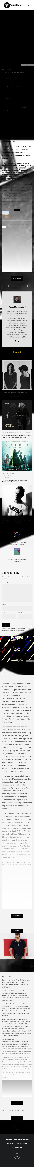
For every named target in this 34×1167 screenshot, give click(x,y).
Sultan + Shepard (25, 923)
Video (18, 392)
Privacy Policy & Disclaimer (17, 1143)
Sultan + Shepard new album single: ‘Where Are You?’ (17, 542)
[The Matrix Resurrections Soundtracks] (17, 456)
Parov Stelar (20, 980)
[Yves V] (17, 500)
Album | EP (5, 432)
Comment (5, 583)
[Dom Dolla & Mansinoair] (17, 375)
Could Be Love (13, 87)
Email (3, 613)
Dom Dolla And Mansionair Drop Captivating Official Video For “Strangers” (15, 395)
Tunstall (15, 998)
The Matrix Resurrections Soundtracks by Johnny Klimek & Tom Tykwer (14, 481)
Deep (8, 72)
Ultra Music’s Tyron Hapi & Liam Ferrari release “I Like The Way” (21, 216)
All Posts (4, 72)
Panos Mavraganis (16, 307)
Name (4, 604)
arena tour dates (18, 1049)
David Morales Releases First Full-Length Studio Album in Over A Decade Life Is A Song (16, 436)
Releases (13, 72)
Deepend (8, 98)
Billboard (6, 987)
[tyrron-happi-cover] (5, 215)
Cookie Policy (17, 1147)
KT (12, 998)
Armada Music (13, 923)
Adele (5, 1044)
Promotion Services (21, 1140)
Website (20, 613)
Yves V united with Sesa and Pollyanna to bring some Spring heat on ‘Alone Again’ (16, 521)
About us (8, 1140)
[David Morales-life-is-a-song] (17, 415)
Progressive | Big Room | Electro (10, 475)
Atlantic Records (14, 1110)
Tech (27, 475)
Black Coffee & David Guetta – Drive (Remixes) (17, 559)
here (4, 227)
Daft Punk (23, 1044)
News (8, 392)
